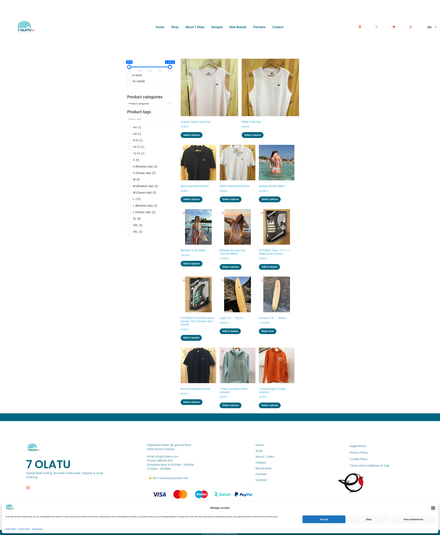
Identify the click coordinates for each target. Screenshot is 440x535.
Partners (259, 27)
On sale (138, 81)
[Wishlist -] (377, 26)
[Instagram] (410, 27)
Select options (191, 135)
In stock (137, 75)
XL (137, 218)
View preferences (413, 519)
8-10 (138, 140)
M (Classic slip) (144, 192)
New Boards (238, 27)
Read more (267, 331)
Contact (277, 27)
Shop (174, 27)
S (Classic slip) (144, 173)
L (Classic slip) (144, 212)
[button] (433, 508)
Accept (324, 519)
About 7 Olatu (195, 27)
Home (160, 27)
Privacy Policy (24, 529)
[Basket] (394, 27)
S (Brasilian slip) (145, 166)
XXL (137, 225)
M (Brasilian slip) (145, 186)
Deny (369, 519)
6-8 (137, 134)
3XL (137, 231)
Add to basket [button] (269, 266)
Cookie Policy (11, 529)
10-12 (138, 147)
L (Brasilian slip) (145, 205)
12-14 (138, 153)
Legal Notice (37, 529)
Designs (217, 27)
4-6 (137, 127)
